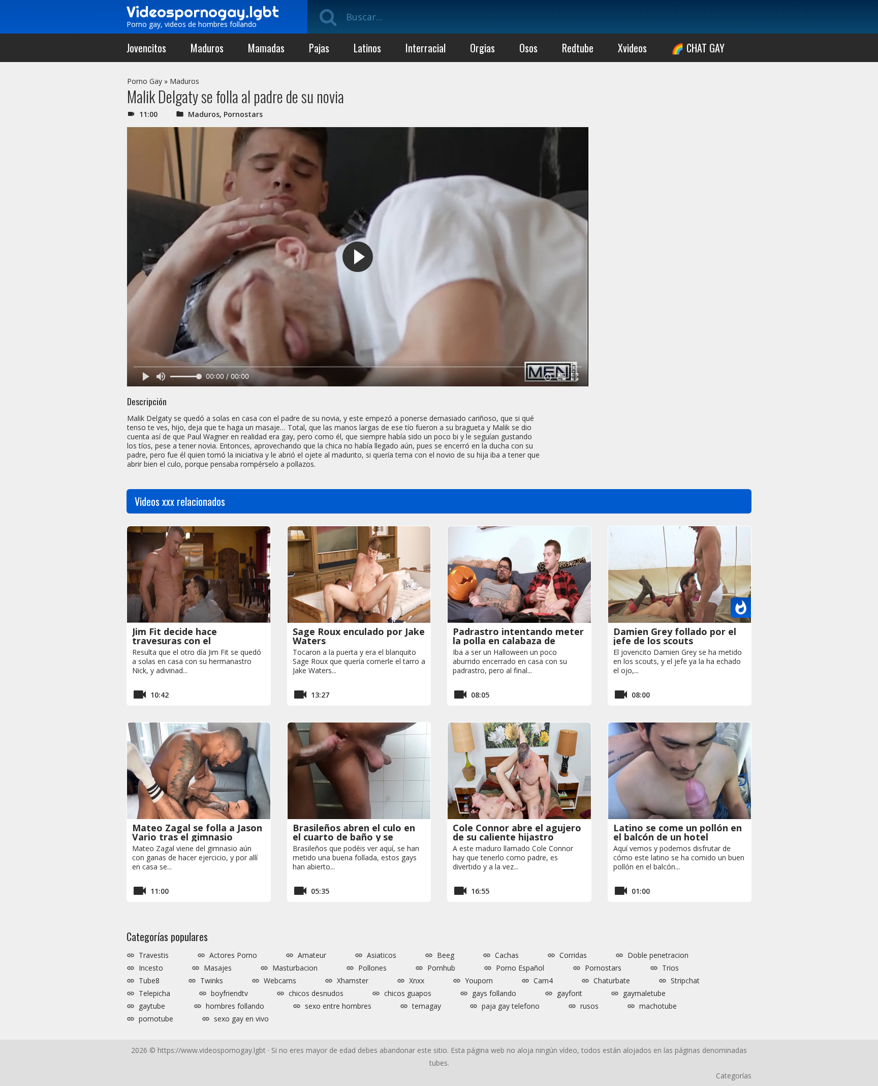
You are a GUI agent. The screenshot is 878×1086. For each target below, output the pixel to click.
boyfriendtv (229, 993)
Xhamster (352, 981)
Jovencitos (146, 47)
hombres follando (235, 1006)
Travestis (154, 955)
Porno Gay (144, 81)
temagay (426, 1006)
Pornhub (441, 968)
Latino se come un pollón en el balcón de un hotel (677, 832)
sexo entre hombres (338, 1006)
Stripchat (685, 981)
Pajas (319, 47)
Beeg (445, 955)
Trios (670, 968)
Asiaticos (381, 955)
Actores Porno (233, 955)
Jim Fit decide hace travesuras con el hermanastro (174, 640)
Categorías (733, 1075)
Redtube (577, 47)
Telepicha (154, 993)
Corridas (573, 955)
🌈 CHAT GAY (698, 47)
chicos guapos (407, 993)
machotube (658, 1006)
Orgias (482, 47)
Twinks (211, 981)
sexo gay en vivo (241, 1019)
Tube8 (149, 981)
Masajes (218, 968)
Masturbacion (295, 968)
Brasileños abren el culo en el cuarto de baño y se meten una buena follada (354, 837)
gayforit (569, 993)
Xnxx (416, 981)
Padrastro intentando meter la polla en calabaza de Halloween (518, 640)
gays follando (494, 993)
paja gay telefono (511, 1006)
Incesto (151, 968)
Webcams (280, 981)
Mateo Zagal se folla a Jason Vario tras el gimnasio (197, 832)
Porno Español (520, 968)
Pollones (372, 968)
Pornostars (243, 114)
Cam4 (543, 981)
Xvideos (632, 47)
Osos (528, 47)
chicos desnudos (316, 993)
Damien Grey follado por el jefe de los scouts (674, 636)
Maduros (207, 47)
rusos (589, 1006)
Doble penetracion (658, 955)
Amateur (312, 955)
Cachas (507, 955)
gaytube (152, 1006)
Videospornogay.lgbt (203, 11)
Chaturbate (611, 981)
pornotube (156, 1019)
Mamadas (266, 47)
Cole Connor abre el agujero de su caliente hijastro (517, 832)
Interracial (425, 47)
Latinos (367, 47)
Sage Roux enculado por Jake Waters (359, 636)
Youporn (479, 981)
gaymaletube (644, 993)
